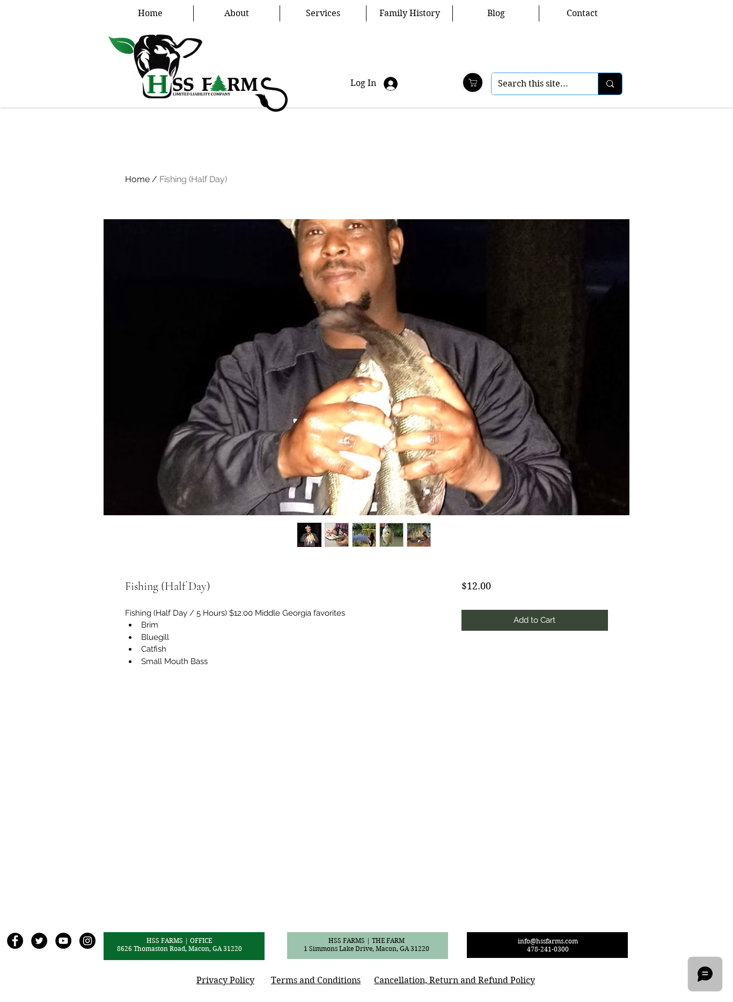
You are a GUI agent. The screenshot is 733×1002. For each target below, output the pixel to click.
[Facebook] (15, 941)
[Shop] (472, 82)
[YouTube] (63, 941)
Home (137, 179)
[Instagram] (87, 941)
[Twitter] (39, 941)
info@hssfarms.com (548, 941)
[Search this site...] (610, 84)
